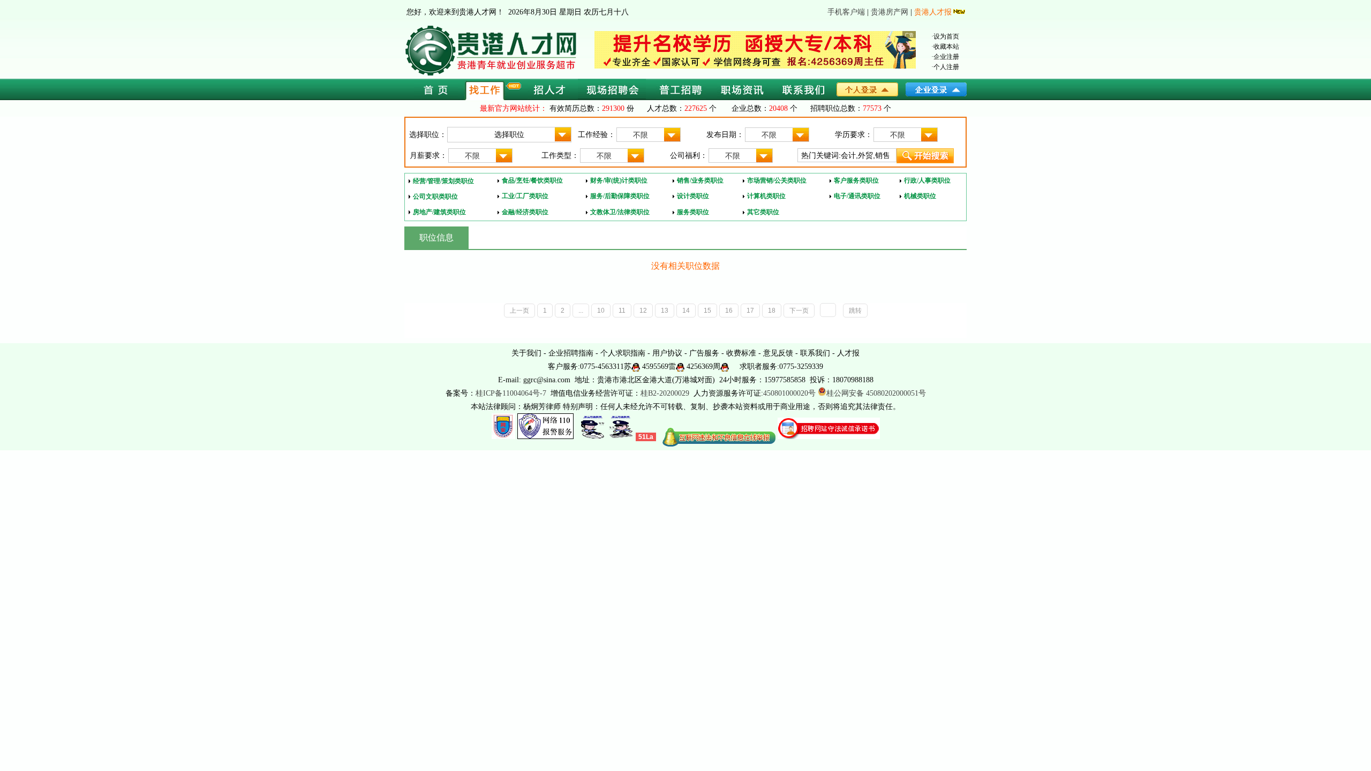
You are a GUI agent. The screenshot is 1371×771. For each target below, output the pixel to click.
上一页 (519, 310)
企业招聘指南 (570, 353)
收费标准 (741, 353)
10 (601, 310)
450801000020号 (789, 393)
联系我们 (815, 353)
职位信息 (436, 237)
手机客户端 (846, 12)
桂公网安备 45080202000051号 (876, 393)
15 (707, 310)
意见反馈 (778, 353)
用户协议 (667, 353)
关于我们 (526, 353)
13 (664, 310)
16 (729, 310)
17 (750, 310)
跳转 (855, 310)
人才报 (848, 353)
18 (771, 310)
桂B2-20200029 (666, 393)
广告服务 (704, 353)
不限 (640, 135)
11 (622, 310)
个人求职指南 (622, 353)
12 (643, 310)
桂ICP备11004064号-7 (511, 393)
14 (686, 310)
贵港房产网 (889, 12)
